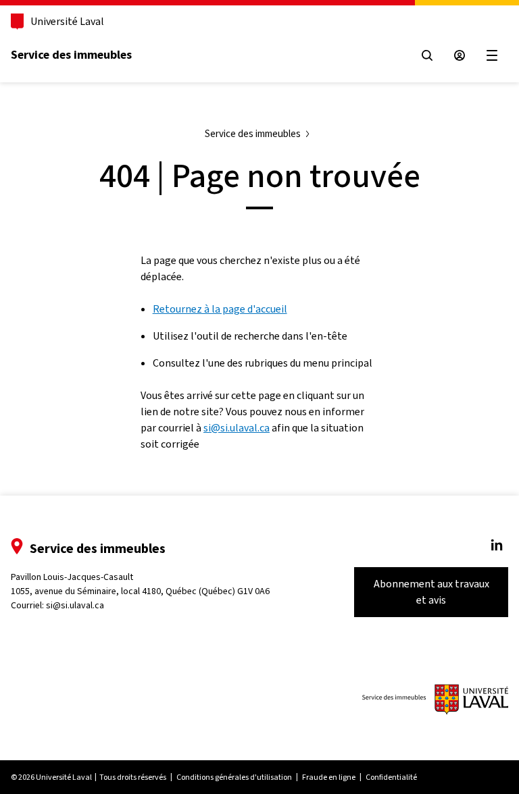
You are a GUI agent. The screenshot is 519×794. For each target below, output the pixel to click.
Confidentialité (391, 777)
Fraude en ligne (328, 777)
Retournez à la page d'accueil (220, 309)
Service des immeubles (71, 55)
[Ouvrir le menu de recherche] (427, 55)
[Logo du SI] (435, 699)
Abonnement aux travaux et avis (431, 592)
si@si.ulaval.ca (236, 428)
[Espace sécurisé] (459, 55)
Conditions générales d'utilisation (234, 777)
